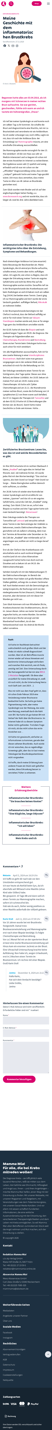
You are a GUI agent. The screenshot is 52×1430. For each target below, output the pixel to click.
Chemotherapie (10, 339)
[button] (5, 45)
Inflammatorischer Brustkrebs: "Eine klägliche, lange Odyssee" (26, 812)
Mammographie (25, 141)
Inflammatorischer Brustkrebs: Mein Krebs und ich (26, 836)
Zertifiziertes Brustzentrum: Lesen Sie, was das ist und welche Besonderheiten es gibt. (25, 453)
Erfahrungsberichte (11, 14)
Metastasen (31, 512)
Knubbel (13, 469)
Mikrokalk (42, 302)
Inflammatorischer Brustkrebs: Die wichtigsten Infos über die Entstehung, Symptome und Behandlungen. (25, 248)
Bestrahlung (39, 339)
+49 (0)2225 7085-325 (16, 1285)
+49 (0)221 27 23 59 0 (16, 1265)
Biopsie (32, 329)
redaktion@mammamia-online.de (19, 1268)
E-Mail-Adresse (10, 1027)
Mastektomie (24, 339)
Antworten (46, 874)
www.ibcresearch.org (12, 196)
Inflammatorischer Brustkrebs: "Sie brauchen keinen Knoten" (26, 799)
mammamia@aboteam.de (15, 1288)
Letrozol (21, 520)
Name (6, 1015)
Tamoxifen (40, 398)
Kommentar (8, 1040)
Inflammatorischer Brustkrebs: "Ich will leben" (26, 824)
